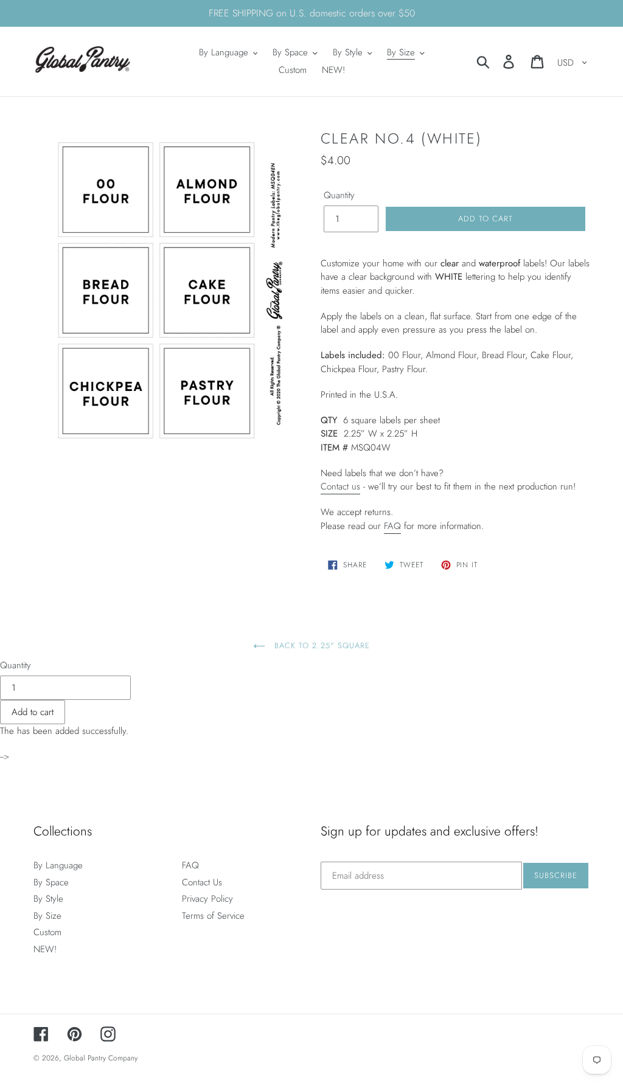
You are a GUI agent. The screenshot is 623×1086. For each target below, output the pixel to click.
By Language (58, 865)
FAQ (392, 526)
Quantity (339, 195)
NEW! (45, 949)
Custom (47, 932)
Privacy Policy (207, 898)
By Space (51, 882)
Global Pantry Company (100, 1058)
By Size (47, 915)
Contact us (340, 486)
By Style (48, 898)
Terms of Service (213, 915)
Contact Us (202, 882)
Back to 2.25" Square (320, 645)
